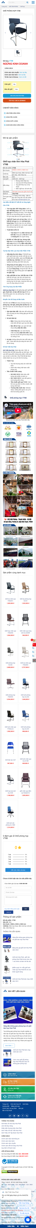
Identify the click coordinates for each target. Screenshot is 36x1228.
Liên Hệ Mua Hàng (7, 1126)
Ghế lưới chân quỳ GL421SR (25, 760)
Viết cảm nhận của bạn (18, 870)
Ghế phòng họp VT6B (18, 398)
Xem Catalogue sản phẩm (17, 95)
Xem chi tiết (22, 77)
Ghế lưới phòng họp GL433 (25, 728)
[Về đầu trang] (34, 660)
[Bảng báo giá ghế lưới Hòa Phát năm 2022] (7, 949)
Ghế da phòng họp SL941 (25, 600)
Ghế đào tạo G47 (10, 760)
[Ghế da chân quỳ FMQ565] (26, 651)
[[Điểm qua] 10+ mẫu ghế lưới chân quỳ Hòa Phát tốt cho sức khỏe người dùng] (7, 970)
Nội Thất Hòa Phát (8, 350)
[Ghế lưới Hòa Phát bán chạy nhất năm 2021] (7, 980)
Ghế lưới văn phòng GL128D (10, 824)
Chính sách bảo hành (7, 1141)
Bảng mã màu (15, 1106)
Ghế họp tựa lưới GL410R (10, 792)
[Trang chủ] (3, 2)
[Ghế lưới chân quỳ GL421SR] (26, 748)
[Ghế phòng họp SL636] (10, 651)
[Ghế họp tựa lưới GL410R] (10, 780)
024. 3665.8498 (23, 1154)
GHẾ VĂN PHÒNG (13, 6)
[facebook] (22, 1115)
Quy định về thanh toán (8, 1148)
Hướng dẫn (5, 1106)
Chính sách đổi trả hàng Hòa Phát (11, 1145)
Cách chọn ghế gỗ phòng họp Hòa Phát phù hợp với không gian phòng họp (21, 1061)
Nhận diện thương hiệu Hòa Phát (11, 1128)
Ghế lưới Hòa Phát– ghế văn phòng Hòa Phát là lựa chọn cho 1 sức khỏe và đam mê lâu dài (22, 959)
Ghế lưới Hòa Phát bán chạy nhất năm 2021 (21, 1051)
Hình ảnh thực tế (15, 1104)
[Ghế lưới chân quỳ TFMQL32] (10, 716)
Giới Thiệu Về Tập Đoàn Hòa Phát (11, 1133)
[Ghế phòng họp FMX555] (10, 684)
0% (26, 854)
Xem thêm (8, 1045)
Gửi (25, 909)
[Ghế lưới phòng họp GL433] (26, 716)
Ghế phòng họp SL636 (10, 664)
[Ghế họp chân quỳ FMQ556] (10, 619)
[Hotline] (34, 644)
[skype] (27, 1115)
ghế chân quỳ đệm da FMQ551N (25, 792)
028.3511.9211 (23, 1156)
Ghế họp (22, 6)
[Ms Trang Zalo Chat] (34, 656)
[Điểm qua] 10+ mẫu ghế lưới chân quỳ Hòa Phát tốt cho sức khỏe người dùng (21, 970)
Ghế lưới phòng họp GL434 (25, 696)
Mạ (14, 84)
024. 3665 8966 (20, 1184)
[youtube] (18, 1115)
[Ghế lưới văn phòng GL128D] (10, 812)
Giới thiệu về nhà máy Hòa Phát (11, 1123)
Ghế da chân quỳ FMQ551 (10, 600)
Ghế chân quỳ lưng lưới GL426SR (25, 632)
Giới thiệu (25, 1104)
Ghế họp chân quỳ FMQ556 (10, 632)
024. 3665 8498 (9, 1184)
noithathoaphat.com (24, 199)
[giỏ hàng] (34, 640)
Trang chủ (4, 6)
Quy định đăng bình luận (12, 909)
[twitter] (10, 1115)
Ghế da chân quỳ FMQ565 (25, 664)
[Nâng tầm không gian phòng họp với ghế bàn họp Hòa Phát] (7, 938)
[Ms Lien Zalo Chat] (34, 652)
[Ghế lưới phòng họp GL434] (26, 684)
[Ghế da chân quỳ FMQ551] (10, 587)
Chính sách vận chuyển (8, 1143)
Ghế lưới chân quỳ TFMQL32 (10, 728)
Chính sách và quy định (9, 1108)
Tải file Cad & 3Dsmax (17, 100)
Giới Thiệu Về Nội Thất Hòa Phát (11, 1130)
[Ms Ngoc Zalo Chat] (34, 648)
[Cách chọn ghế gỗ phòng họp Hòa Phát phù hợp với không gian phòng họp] (7, 1062)
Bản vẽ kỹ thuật (7, 1110)
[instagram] (14, 1115)
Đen (16, 89)
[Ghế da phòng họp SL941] (26, 587)
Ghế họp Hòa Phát (8, 290)
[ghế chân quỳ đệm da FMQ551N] (26, 780)
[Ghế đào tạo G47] (10, 748)
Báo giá (21, 1108)
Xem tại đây (23, 72)
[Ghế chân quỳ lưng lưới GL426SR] (26, 619)
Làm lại (8, 912)
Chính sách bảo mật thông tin (10, 1138)
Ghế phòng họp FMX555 (10, 696)
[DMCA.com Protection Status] (18, 1171)
